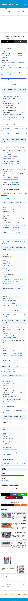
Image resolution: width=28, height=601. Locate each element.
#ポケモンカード (8, 298)
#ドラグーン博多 (14, 281)
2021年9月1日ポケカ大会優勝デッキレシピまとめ (12, 475)
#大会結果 (6, 96)
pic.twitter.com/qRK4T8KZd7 (9, 337)
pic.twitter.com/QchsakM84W (16, 355)
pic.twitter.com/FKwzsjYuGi (9, 158)
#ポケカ (6, 227)
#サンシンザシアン (10, 433)
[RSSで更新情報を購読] (20, 505)
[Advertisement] (14, 24)
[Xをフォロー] (7, 505)
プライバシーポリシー (14, 596)
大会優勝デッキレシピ (14, 485)
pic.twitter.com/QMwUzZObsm (10, 449)
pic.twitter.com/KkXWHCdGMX (10, 396)
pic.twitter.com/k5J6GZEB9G (9, 300)
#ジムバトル (9, 98)
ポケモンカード (5, 485)
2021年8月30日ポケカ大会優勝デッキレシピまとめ (13, 480)
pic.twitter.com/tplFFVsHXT (16, 114)
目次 (13, 84)
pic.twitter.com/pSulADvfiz (14, 227)
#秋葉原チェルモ (19, 156)
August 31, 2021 (7, 119)
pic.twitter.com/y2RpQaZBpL (11, 179)
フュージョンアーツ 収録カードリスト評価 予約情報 (13, 62)
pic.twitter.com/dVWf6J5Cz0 (9, 283)
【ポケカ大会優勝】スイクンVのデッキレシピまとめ (13, 198)
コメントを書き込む (14, 580)
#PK (9, 281)
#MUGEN (20, 353)
